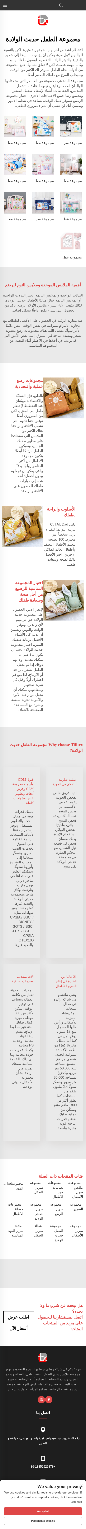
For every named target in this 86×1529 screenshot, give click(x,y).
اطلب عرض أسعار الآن (18, 1319)
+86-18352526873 (43, 1466)
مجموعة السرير (76, 1207)
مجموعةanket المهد (13, 1186)
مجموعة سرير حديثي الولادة (36, 1211)
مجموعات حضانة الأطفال (15, 1209)
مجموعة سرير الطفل (36, 1187)
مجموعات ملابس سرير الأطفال (75, 1189)
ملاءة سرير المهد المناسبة (15, 1230)
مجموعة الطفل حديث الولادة (56, 1233)
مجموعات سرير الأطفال (75, 1230)
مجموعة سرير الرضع (56, 1209)
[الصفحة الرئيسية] (43, 20)
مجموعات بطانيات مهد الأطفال (55, 1189)
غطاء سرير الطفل (38, 1230)
